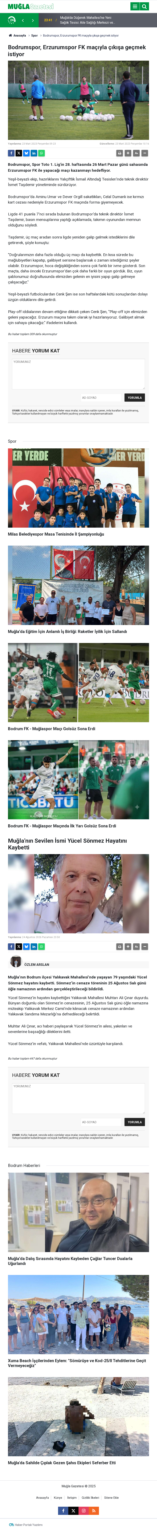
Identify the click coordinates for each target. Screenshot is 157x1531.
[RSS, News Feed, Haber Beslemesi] (94, 1511)
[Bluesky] (26, 153)
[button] (128, 153)
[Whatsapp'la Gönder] (41, 153)
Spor (34, 35)
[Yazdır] (119, 153)
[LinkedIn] (34, 153)
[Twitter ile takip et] (73, 1511)
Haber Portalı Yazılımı (29, 1525)
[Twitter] (19, 153)
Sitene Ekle (111, 1498)
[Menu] (135, 6)
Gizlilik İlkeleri (90, 1498)
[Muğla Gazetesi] (31, 6)
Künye (58, 1498)
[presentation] (23, 20)
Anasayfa (19, 35)
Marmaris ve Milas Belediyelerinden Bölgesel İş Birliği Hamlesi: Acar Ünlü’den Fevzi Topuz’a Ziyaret (86, 20)
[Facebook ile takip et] (63, 1511)
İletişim (72, 1498)
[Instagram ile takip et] (83, 1511)
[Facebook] (11, 153)
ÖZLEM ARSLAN (36, 965)
